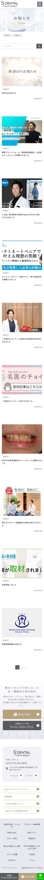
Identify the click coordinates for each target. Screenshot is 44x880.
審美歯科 (9, 796)
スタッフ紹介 (12, 838)
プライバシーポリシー (10, 868)
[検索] (39, 46)
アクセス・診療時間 (32, 824)
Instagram (14, 775)
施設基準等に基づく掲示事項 (31, 868)
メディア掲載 (11, 854)
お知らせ (12, 860)
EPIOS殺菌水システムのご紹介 (32, 847)
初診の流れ (12, 832)
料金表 (32, 854)
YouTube (29, 775)
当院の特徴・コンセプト (12, 825)
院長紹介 (32, 838)
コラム (32, 860)
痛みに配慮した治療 (12, 846)
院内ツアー (32, 832)
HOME (7, 35)
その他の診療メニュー (14, 803)
